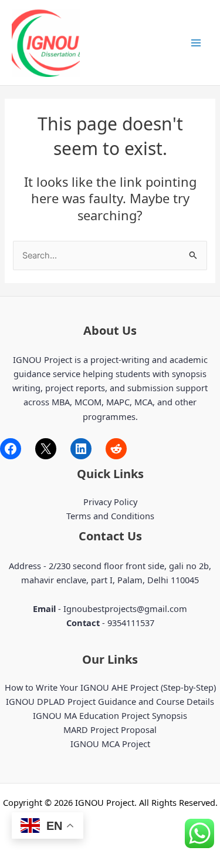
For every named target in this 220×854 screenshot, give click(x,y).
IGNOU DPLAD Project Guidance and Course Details (110, 701)
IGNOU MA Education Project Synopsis (110, 715)
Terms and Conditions (110, 516)
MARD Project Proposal (110, 729)
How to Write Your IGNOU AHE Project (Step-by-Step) (110, 687)
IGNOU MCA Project (110, 743)
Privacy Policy (110, 501)
